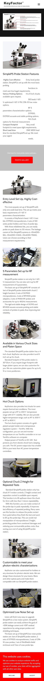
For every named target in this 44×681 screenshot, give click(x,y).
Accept (32, 675)
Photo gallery (22, 160)
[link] (16, 4)
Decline (12, 675)
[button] (38, 4)
